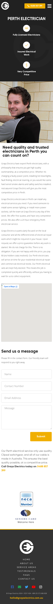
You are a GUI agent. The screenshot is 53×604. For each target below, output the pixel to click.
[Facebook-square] (12, 587)
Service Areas (26, 567)
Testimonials (26, 571)
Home (26, 560)
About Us (26, 564)
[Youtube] (33, 587)
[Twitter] (26, 587)
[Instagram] (40, 587)
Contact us (26, 579)
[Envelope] (19, 587)
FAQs (26, 575)
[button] (34, 6)
